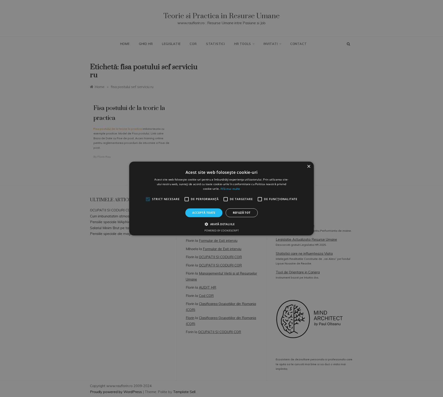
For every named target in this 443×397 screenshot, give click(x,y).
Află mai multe (230, 189)
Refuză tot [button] (242, 213)
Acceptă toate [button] (203, 213)
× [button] (308, 166)
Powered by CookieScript (221, 230)
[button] (221, 224)
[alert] (221, 198)
